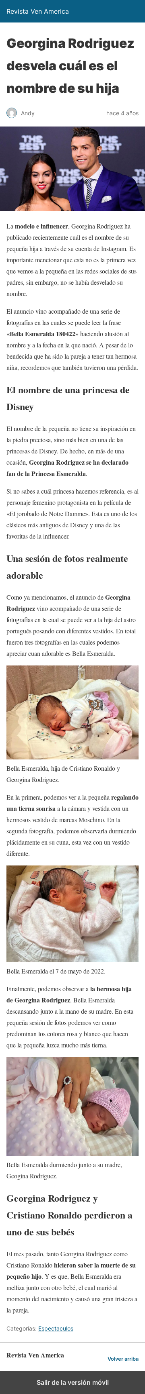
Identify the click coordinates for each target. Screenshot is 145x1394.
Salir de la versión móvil (73, 1382)
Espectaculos (55, 1328)
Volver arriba (123, 1359)
